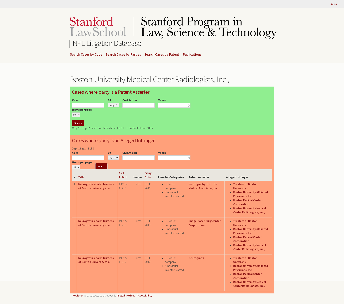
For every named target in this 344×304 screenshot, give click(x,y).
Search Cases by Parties (123, 55)
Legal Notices (126, 295)
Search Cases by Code (86, 55)
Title (81, 177)
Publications (192, 55)
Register (78, 295)
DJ (109, 100)
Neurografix (196, 258)
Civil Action (129, 100)
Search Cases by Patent (161, 55)
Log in (334, 4)
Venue (162, 100)
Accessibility (144, 295)
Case (75, 100)
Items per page (82, 109)
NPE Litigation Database (107, 43)
